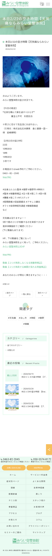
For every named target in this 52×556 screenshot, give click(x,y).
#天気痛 (12, 318)
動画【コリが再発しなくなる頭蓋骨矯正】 (23, 263)
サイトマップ (39, 532)
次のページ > (42, 294)
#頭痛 (26, 324)
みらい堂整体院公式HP (14, 246)
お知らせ (6, 284)
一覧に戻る (26, 294)
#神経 (32, 318)
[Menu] (48, 4)
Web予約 (7, 177)
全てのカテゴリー (14, 345)
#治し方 (23, 318)
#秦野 (41, 318)
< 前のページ (9, 294)
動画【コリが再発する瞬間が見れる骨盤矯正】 (25, 267)
